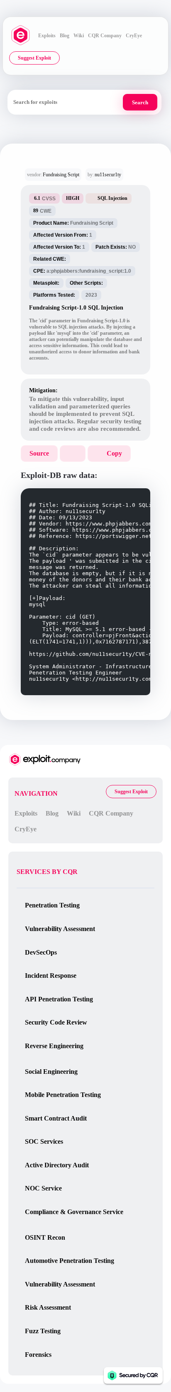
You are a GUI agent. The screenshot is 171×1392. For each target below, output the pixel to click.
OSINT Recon (45, 1237)
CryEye (134, 35)
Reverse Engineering (54, 1045)
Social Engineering (51, 1071)
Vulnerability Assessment (60, 928)
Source (39, 453)
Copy (114, 453)
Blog (64, 35)
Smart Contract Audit (56, 1118)
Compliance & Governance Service (74, 1211)
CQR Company (105, 35)
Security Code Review (56, 1022)
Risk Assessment (48, 1307)
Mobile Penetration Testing (63, 1094)
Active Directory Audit (57, 1165)
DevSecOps (41, 952)
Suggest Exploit (34, 58)
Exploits (47, 35)
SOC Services (44, 1141)
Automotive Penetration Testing (69, 1260)
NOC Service (43, 1188)
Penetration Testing (52, 905)
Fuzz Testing (43, 1330)
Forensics (38, 1354)
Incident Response (50, 975)
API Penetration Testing (59, 999)
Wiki (78, 35)
